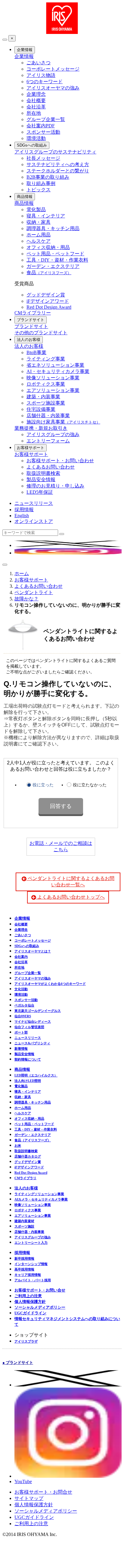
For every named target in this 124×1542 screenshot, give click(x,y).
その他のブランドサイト (40, 332)
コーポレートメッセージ (52, 68)
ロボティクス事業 (45, 384)
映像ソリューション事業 (52, 377)
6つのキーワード (44, 81)
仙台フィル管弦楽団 (29, 1027)
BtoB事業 (36, 352)
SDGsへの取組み (32, 145)
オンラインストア (33, 521)
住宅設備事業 (40, 409)
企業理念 (36, 94)
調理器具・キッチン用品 (52, 228)
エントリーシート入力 (31, 1242)
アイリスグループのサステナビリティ (55, 151)
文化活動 (21, 989)
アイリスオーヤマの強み (52, 87)
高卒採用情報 (24, 1269)
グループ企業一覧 (45, 119)
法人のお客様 (28, 339)
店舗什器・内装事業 (48, 415)
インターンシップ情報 (31, 1264)
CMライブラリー (32, 312)
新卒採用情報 (24, 1258)
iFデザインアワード (47, 301)
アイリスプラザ (26, 1341)
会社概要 (36, 100)
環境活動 (36, 138)
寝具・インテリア (45, 215)
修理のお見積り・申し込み (55, 485)
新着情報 (21, 1048)
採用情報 (24, 509)
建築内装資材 (24, 1221)
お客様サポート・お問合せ (43, 1492)
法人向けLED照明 (27, 1080)
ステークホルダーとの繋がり (57, 170)
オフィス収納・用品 (48, 247)
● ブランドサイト (17, 1362)
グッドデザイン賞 (45, 294)
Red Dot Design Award (48, 307)
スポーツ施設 (24, 1226)
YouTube (23, 1481)
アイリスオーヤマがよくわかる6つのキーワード (50, 983)
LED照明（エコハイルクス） (35, 1075)
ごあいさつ (38, 62)
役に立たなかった (90, 784)
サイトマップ (28, 1498)
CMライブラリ (25, 1178)
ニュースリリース (33, 503)
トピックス (38, 189)
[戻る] (4, 40)
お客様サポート (30, 447)
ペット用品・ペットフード (55, 253)
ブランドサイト (30, 319)
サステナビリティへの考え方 (57, 164)
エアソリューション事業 (52, 390)
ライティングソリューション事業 (39, 1194)
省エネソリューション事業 (55, 365)
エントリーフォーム (48, 440)
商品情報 (25, 196)
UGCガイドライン (30, 1313)
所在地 (33, 113)
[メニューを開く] (4, 565)
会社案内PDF (40, 125)
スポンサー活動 (43, 132)
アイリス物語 (40, 75)
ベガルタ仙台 (24, 1005)
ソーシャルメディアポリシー (39, 1307)
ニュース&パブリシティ (32, 1043)
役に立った (43, 784)
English (21, 515)
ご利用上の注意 (28, 1296)
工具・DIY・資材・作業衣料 (57, 260)
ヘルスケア (38, 241)
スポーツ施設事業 (45, 402)
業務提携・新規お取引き (40, 428)
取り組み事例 (40, 183)
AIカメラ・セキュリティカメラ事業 (41, 1199)
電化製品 (36, 209)
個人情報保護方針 (30, 1301)
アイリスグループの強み (52, 434)
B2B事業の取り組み (47, 177)
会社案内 (21, 956)
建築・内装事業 (43, 396)
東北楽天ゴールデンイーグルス (37, 1010)
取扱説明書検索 (43, 473)
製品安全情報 (40, 479)
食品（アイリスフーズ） (32, 1140)
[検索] (61, 534)
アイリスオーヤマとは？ (32, 951)
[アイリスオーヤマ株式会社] (62, 32)
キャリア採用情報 (27, 1274)
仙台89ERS (22, 1016)
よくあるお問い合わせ (50, 466)
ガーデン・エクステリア (52, 266)
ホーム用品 (38, 234)
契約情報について (27, 1059)
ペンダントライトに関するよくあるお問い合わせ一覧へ (70, 881)
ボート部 (21, 1032)
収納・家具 (38, 222)
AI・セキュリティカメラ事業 (57, 371)
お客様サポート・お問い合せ (39, 1290)
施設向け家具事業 (63, 421)
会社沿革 (36, 106)
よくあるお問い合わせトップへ (70, 897)
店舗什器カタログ (27, 1156)
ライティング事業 (45, 358)
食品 (48, 272)
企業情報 (25, 49)
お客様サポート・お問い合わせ (60, 460)
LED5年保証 (39, 492)
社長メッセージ (43, 158)
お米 (17, 1145)
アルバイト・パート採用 (32, 1280)
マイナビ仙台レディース (32, 1021)
